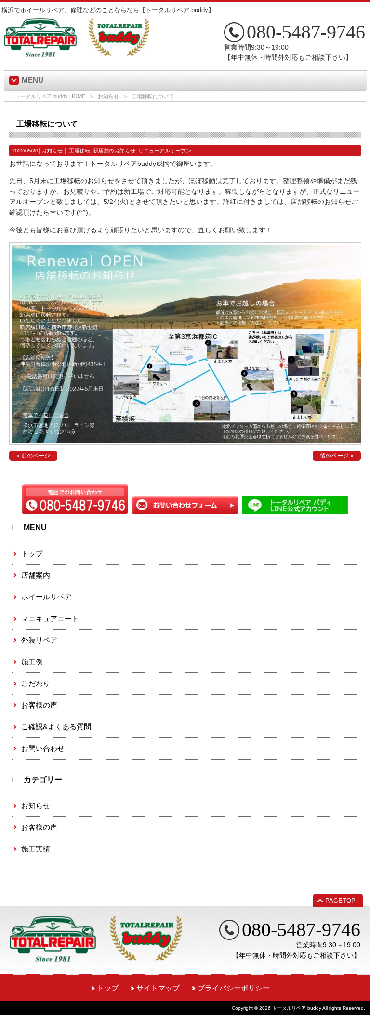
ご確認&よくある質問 (56, 727)
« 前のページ (33, 455)
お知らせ (108, 96)
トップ (32, 553)
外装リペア (39, 640)
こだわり (35, 683)
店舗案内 (35, 575)
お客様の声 (39, 705)
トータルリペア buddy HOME (50, 96)
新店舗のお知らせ (114, 150)
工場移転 (79, 150)
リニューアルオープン (164, 150)
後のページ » (337, 455)
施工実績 (35, 849)
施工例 (32, 662)
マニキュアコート (50, 618)
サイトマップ (158, 988)
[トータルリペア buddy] (76, 53)
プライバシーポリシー (234, 988)
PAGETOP (340, 900)
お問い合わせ (43, 748)
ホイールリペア (46, 597)
